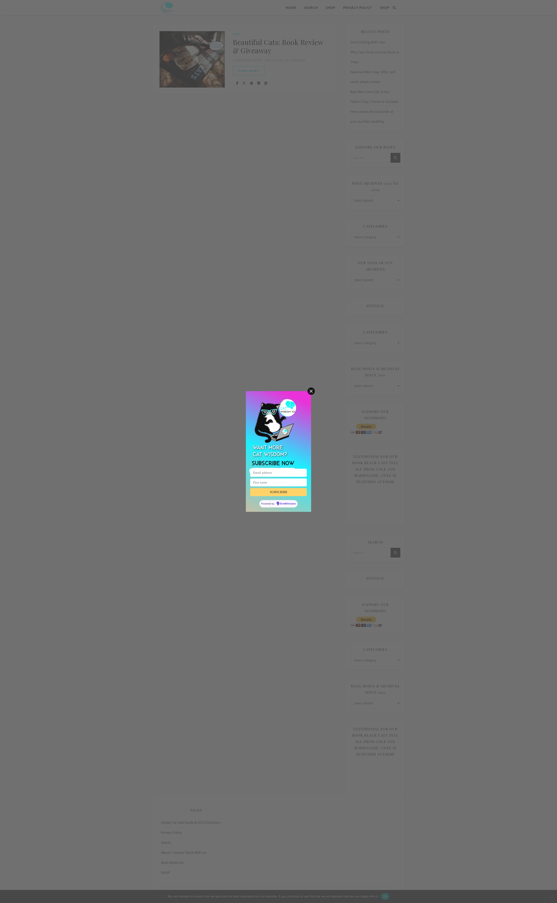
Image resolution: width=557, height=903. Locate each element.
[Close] (311, 391)
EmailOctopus (288, 504)
